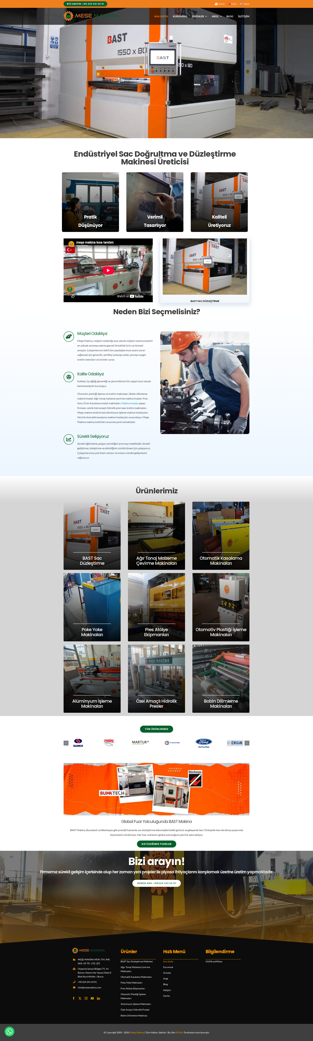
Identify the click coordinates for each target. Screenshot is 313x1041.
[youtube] (92, 998)
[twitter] (79, 998)
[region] (156, 73)
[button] (66, 743)
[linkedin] (98, 998)
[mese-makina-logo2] (91, 12)
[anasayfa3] (205, 239)
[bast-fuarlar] (156, 764)
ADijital (179, 1032)
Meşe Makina (137, 1032)
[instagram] (86, 998)
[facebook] (73, 998)
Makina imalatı (129, 403)
